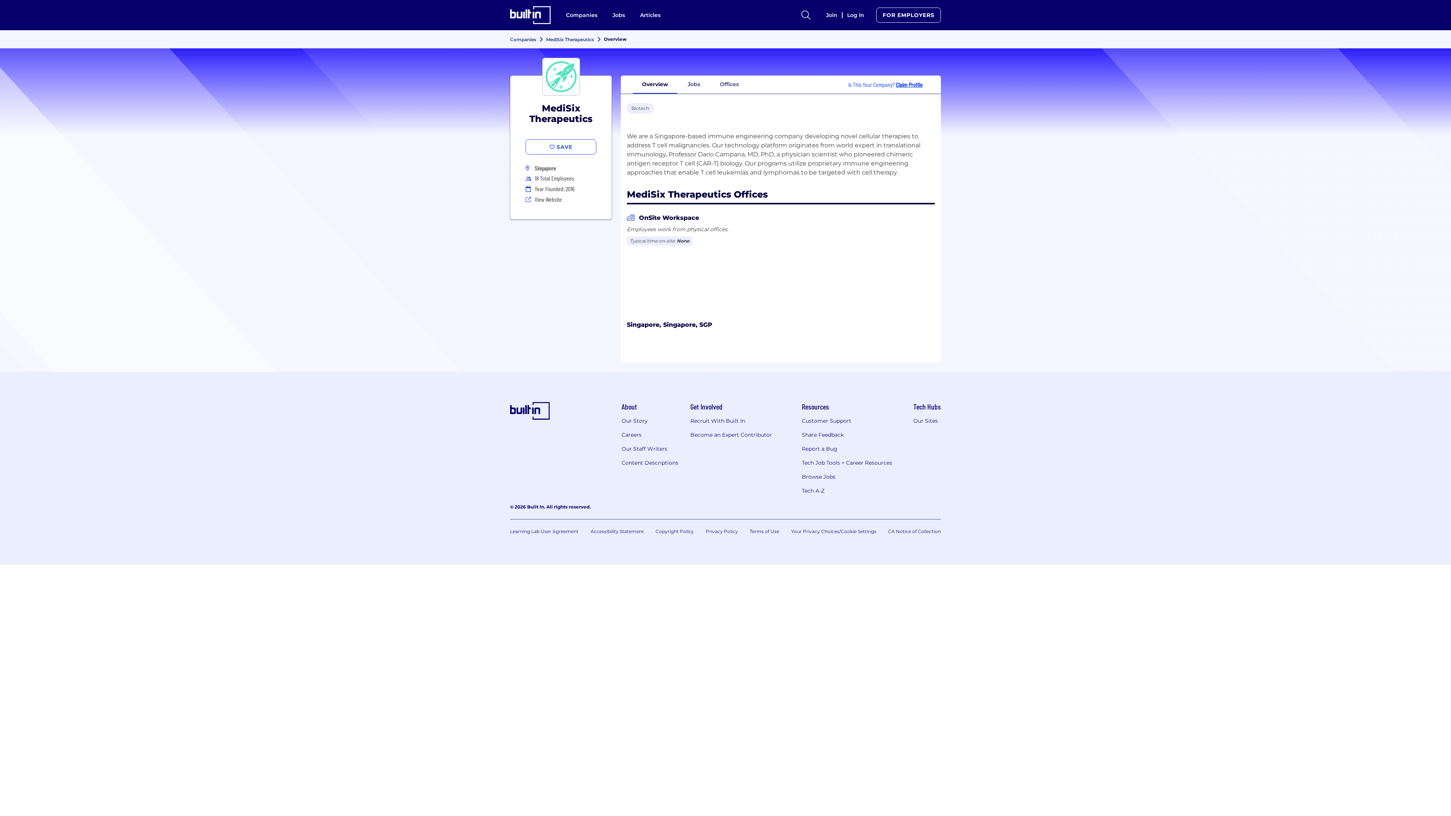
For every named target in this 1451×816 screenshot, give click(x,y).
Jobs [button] (694, 84)
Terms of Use (764, 531)
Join (831, 15)
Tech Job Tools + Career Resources (847, 462)
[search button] (806, 15)
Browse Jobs (818, 476)
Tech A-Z (813, 490)
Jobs (619, 15)
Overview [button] (655, 84)
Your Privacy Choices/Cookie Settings (833, 531)
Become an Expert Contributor (731, 434)
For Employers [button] (908, 15)
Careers (632, 434)
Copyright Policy (675, 531)
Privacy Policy (722, 531)
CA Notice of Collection (914, 531)
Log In (855, 15)
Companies (581, 15)
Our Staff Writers (644, 448)
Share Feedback (823, 434)
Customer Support (826, 420)
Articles (650, 15)
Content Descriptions (650, 462)
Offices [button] (729, 84)
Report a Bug (819, 448)
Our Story (635, 420)
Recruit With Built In (717, 420)
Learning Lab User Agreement (544, 531)
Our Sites (925, 420)
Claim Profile (909, 84)
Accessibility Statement (617, 531)
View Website (548, 199)
